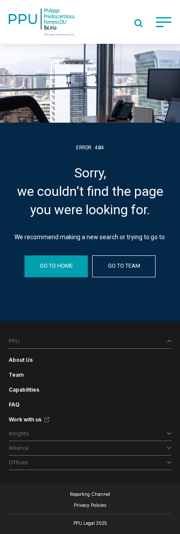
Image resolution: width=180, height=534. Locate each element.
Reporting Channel (90, 494)
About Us (21, 360)
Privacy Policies (90, 505)
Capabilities (24, 389)
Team (16, 374)
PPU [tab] (14, 341)
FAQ (14, 404)
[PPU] (41, 21)
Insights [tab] (19, 433)
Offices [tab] (18, 462)
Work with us (25, 419)
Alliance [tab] (19, 448)
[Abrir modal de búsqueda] (138, 23)
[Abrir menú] (163, 22)
